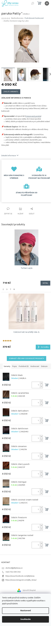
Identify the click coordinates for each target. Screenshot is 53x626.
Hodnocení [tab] (34, 366)
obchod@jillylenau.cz (14, 568)
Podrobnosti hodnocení (34, 18)
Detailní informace (8, 155)
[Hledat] (32, 3)
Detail (45, 283)
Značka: (16, 20)
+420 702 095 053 (13, 571)
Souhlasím (25, 619)
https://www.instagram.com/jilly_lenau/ (20, 579)
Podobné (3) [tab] (24, 366)
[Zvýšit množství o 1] (41, 383)
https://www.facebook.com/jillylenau (20, 576)
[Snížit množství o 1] (41, 386)
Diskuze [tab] (44, 366)
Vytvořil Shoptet (29, 590)
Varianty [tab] (7, 366)
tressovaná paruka (33, 116)
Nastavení (25, 610)
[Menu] (47, 3)
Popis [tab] (14, 366)
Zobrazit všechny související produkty (26, 358)
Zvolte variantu (11, 91)
